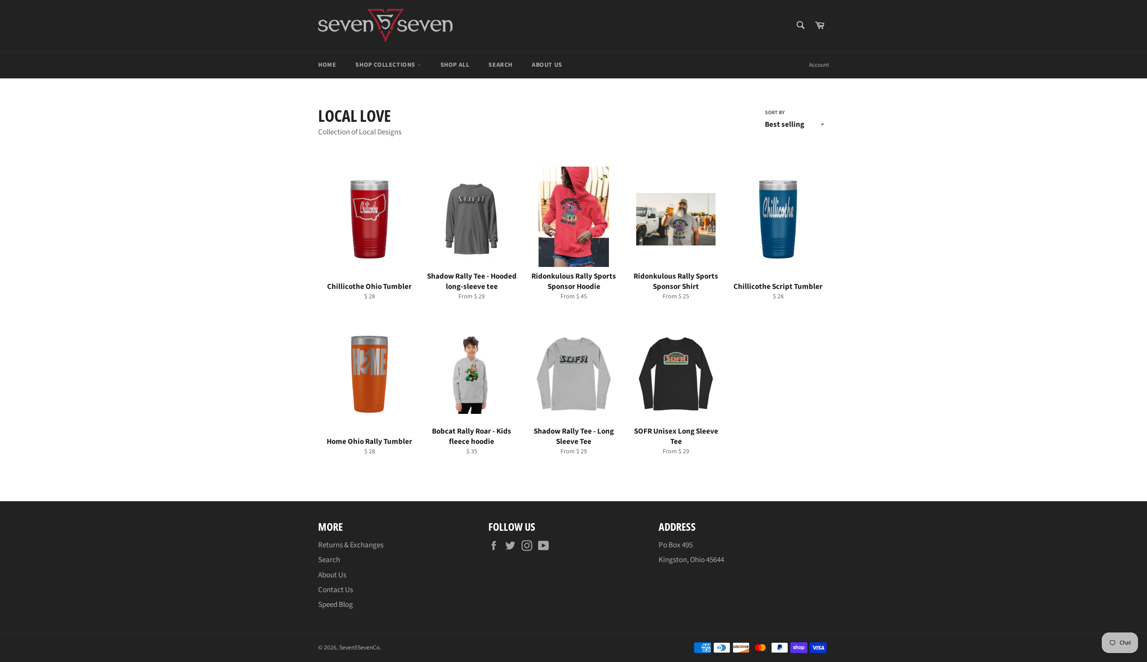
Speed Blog (335, 604)
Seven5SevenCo (359, 647)
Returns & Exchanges (351, 545)
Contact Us (335, 590)
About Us (547, 64)
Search (500, 64)
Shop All (455, 64)
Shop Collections (386, 64)
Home (327, 64)
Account (819, 65)
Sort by (775, 112)
